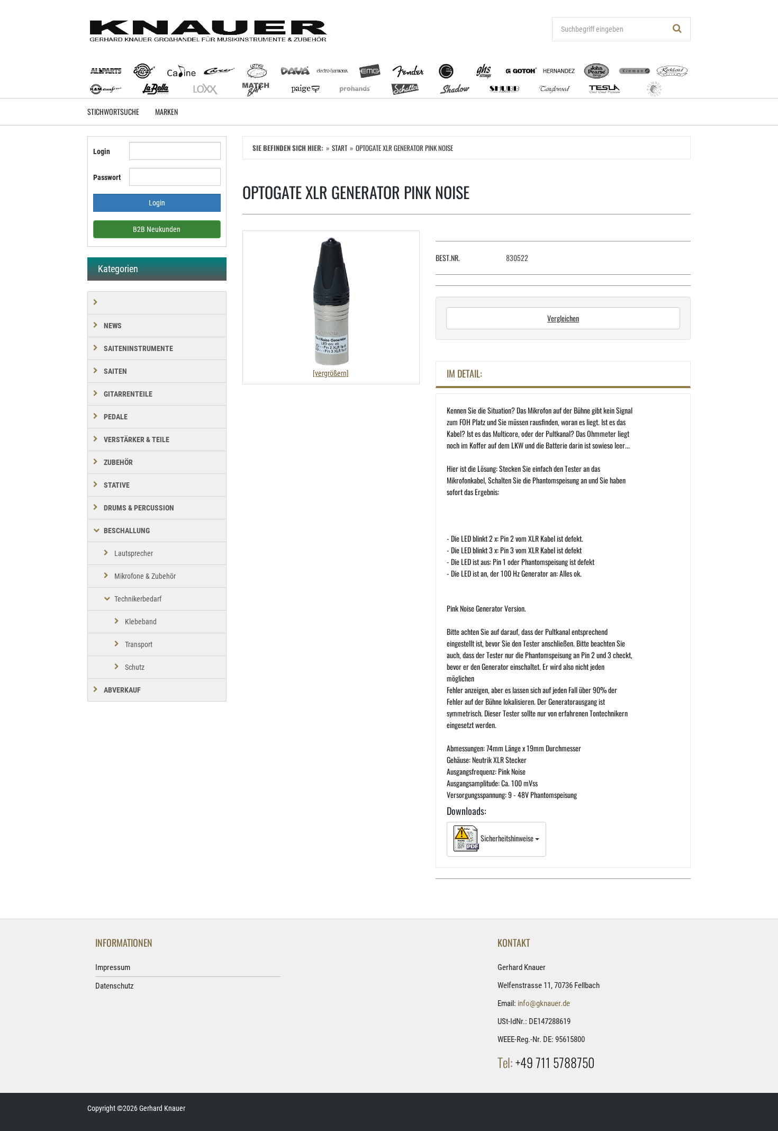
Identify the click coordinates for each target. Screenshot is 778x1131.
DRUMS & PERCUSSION (139, 508)
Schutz (134, 667)
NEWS (113, 325)
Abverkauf (122, 690)
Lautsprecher (133, 553)
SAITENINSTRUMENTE (138, 348)
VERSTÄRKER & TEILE (136, 439)
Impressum (112, 967)
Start (339, 147)
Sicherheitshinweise (507, 837)
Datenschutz (114, 986)
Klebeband (141, 621)
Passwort (107, 177)
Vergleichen (563, 318)
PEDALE (116, 416)
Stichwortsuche (113, 111)
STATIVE (117, 485)
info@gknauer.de (544, 1003)
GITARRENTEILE (128, 394)
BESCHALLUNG (127, 530)
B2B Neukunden (156, 229)
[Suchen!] (677, 29)
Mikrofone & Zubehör (145, 576)
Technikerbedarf (137, 599)
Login (101, 151)
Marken (166, 111)
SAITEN (115, 371)
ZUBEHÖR (118, 462)
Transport (138, 644)
